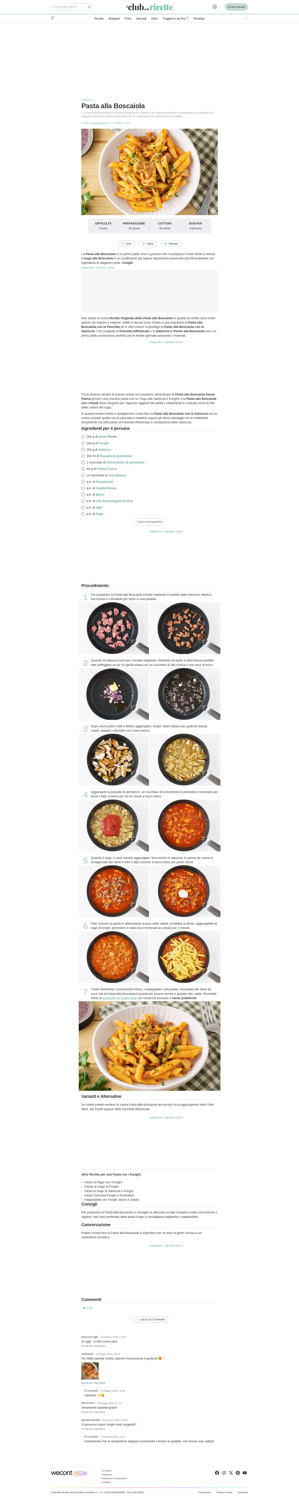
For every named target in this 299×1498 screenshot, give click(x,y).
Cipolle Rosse (106, 488)
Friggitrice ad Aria (174, 18)
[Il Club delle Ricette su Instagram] (224, 1474)
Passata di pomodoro (116, 456)
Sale (99, 507)
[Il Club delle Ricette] (149, 7)
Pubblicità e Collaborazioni (114, 1478)
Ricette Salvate (236, 6)
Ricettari (199, 18)
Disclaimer (243, 1492)
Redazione (107, 1474)
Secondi (141, 18)
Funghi (103, 443)
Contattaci (106, 1482)
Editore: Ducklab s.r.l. (88, 1492)
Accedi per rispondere (93, 1345)
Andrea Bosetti (100, 123)
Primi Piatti (87, 100)
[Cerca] (89, 6)
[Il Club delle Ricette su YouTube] (245, 1474)
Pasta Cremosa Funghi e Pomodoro (109, 1195)
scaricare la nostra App (119, 998)
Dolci (154, 18)
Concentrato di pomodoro (125, 462)
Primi (128, 18)
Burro (100, 494)
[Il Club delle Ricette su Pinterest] (238, 1474)
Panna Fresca (107, 469)
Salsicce (104, 449)
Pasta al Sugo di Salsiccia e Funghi (108, 1191)
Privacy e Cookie (225, 1492)
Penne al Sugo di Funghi (101, 1186)
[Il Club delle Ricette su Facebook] (217, 1474)
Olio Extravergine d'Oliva (114, 501)
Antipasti (114, 18)
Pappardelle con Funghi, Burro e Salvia (111, 1199)
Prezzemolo (104, 481)
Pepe (99, 514)
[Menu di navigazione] (53, 18)
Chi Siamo (106, 1471)
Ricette (99, 18)
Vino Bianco (117, 475)
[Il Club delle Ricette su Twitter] (231, 1474)
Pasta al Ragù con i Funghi (103, 1182)
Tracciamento (204, 1492)
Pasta (102, 436)
